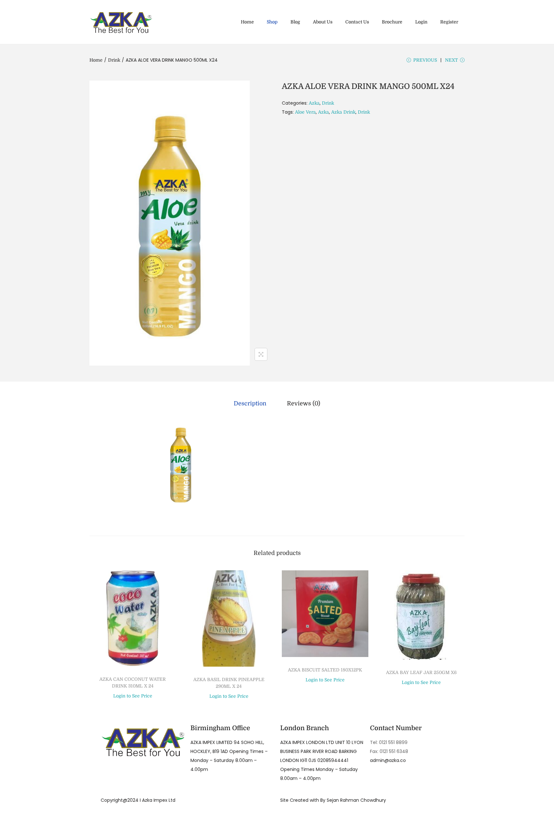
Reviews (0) (303, 403)
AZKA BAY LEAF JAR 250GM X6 (421, 672)
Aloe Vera (305, 112)
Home (96, 60)
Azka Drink (343, 112)
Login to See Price (132, 695)
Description (250, 403)
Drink (114, 60)
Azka (314, 103)
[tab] (250, 403)
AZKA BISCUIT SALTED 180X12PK (325, 669)
